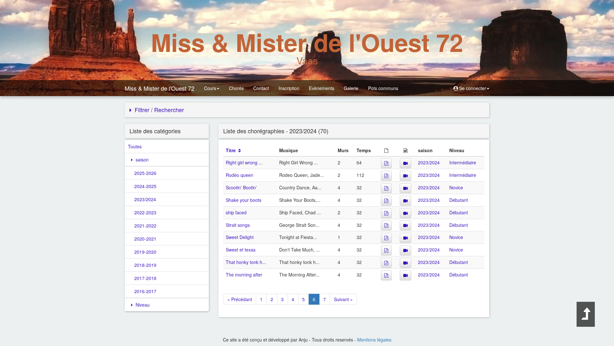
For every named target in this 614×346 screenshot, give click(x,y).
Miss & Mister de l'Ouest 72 (159, 88)
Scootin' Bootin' (241, 187)
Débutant (458, 200)
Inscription (289, 88)
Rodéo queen (239, 175)
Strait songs (238, 225)
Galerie (351, 88)
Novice (456, 187)
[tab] (307, 110)
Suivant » (343, 299)
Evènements (321, 88)
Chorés (236, 88)
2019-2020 (145, 252)
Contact (261, 88)
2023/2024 (145, 199)
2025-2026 (145, 173)
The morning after (244, 274)
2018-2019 (145, 265)
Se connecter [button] (472, 88)
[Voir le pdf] (386, 163)
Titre (231, 150)
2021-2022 (145, 225)
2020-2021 (145, 238)
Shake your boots (243, 200)
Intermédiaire (462, 162)
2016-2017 (145, 291)
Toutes (135, 146)
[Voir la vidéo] (405, 163)
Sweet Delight (240, 237)
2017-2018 (145, 278)
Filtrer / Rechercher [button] (158, 109)
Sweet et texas (241, 249)
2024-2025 (145, 186)
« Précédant (239, 299)
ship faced (236, 212)
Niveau (142, 304)
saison (141, 159)
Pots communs (383, 88)
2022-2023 (145, 212)
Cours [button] (210, 88)
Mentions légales (374, 339)
